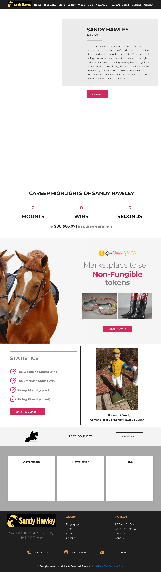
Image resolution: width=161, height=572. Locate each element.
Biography (73, 524)
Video (69, 533)
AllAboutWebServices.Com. (109, 566)
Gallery (70, 537)
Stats (69, 528)
